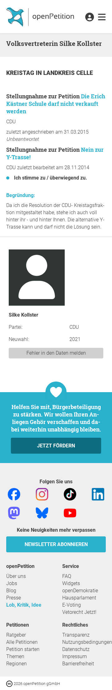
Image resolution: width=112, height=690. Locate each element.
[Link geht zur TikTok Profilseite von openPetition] (70, 494)
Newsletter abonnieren (56, 544)
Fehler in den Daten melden (56, 353)
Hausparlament (79, 598)
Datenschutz (76, 649)
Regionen (16, 664)
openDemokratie (80, 591)
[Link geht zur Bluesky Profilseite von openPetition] (42, 512)
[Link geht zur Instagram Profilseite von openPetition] (42, 494)
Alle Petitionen (22, 642)
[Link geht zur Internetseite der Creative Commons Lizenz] (10, 683)
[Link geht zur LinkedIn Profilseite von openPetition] (98, 494)
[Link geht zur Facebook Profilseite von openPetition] (14, 494)
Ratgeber (16, 635)
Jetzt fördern (56, 446)
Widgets (71, 583)
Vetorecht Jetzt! (79, 612)
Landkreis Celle (68, 72)
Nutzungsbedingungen (87, 642)
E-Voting (71, 605)
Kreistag (21, 72)
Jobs (11, 583)
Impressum (74, 656)
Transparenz (76, 635)
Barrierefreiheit (78, 664)
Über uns (16, 576)
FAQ (66, 576)
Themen (15, 656)
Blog (11, 591)
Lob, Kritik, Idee (23, 605)
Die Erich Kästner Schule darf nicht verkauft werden (55, 103)
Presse (13, 598)
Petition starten (23, 649)
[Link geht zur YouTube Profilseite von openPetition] (70, 512)
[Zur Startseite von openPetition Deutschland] (41, 16)
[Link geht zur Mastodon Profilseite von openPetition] (14, 512)
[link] (101, 17)
